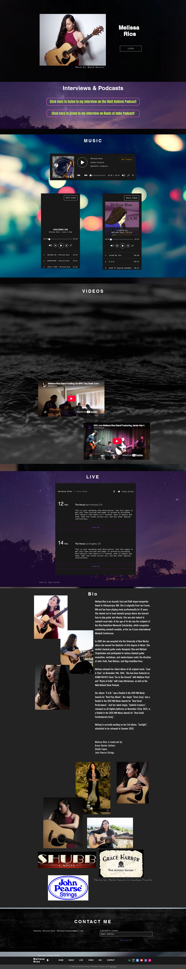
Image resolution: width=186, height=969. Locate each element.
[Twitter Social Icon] (137, 960)
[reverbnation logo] (133, 960)
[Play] (47, 960)
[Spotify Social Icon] (129, 960)
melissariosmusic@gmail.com (70, 931)
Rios (130, 33)
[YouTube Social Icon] (141, 960)
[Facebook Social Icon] (145, 960)
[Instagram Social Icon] (149, 960)
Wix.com (113, 967)
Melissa (130, 27)
